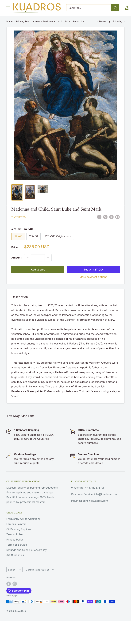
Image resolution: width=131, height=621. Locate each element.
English (11, 569)
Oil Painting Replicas (18, 529)
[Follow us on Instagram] (14, 584)
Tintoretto (18, 217)
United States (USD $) (37, 569)
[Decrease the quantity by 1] (27, 257)
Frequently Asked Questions (23, 518)
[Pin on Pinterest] (105, 216)
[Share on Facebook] (99, 216)
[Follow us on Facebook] (8, 584)
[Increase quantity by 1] (48, 257)
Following (117, 21)
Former (102, 21)
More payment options (93, 276)
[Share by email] (117, 216)
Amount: (16, 257)
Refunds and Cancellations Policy (26, 550)
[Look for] (115, 7)
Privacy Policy (14, 539)
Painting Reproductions (28, 21)
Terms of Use (14, 534)
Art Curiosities (15, 555)
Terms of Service (16, 544)
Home (9, 21)
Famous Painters (16, 524)
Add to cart (38, 269)
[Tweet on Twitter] (111, 216)
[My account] (126, 8)
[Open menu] (8, 8)
